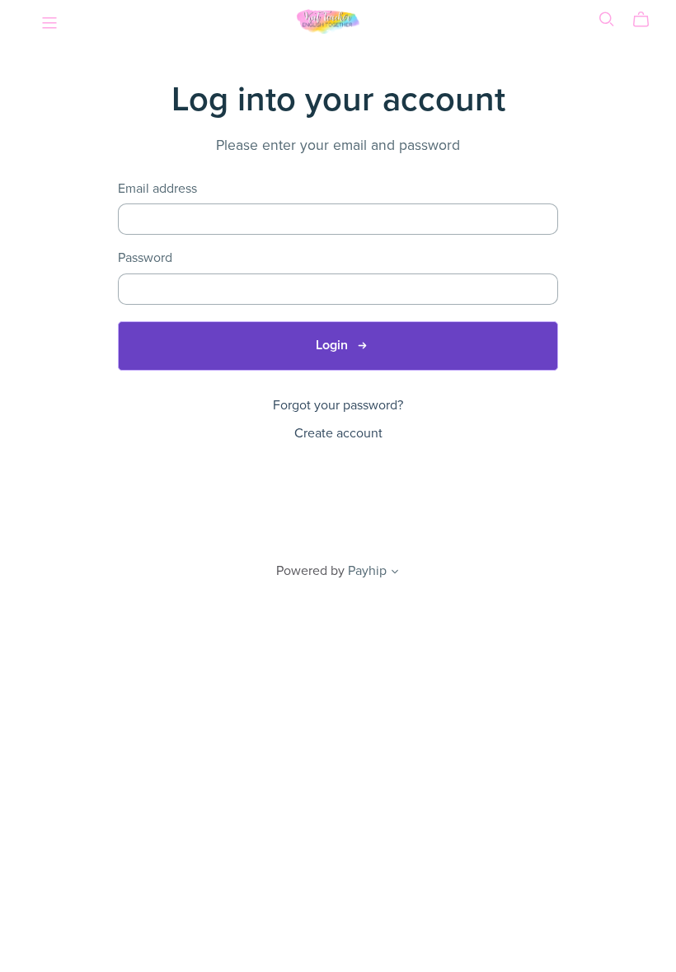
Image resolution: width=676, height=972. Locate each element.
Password (145, 258)
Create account (338, 433)
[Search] (606, 19)
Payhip (367, 571)
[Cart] (647, 20)
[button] (395, 573)
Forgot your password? (338, 405)
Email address (157, 189)
